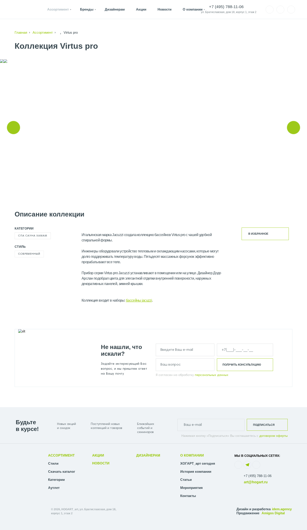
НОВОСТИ (100, 463)
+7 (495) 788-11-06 (257, 476)
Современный (29, 254)
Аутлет (54, 488)
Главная (21, 32)
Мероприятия (191, 488)
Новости (164, 9)
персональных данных (211, 375)
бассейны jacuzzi (139, 300)
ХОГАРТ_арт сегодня (197, 463)
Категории (56, 479)
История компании (195, 471)
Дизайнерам (115, 9)
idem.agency (282, 509)
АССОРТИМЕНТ (61, 455)
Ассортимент (58, 9)
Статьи (186, 479)
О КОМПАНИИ (192, 455)
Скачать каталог (61, 471)
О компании (192, 9)
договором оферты (273, 435)
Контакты (188, 496)
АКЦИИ (98, 455)
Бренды (86, 9)
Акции (141, 9)
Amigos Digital (273, 513)
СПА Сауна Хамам (32, 235)
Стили (53, 463)
